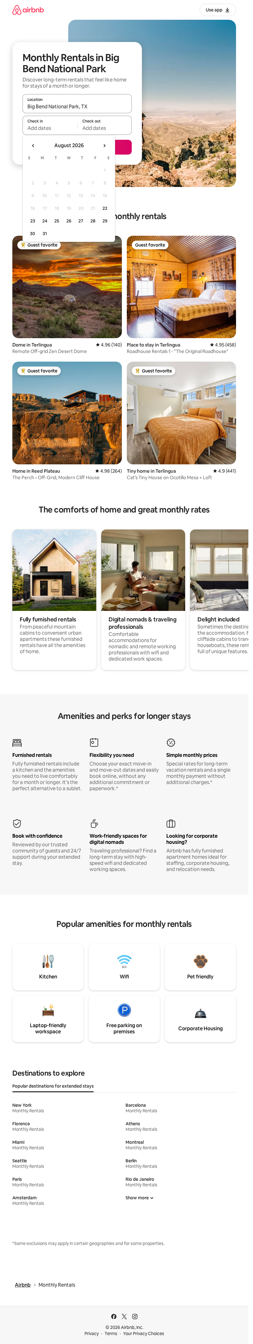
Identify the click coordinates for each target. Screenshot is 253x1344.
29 (104, 221)
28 (92, 221)
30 (32, 233)
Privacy (92, 1333)
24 (44, 221)
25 (56, 221)
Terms (111, 1333)
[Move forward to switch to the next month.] (104, 145)
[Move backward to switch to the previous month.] (33, 145)
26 (68, 221)
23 (32, 221)
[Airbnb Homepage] (28, 9)
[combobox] (77, 106)
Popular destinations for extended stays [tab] (53, 1086)
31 (45, 233)
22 (104, 208)
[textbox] (49, 128)
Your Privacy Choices (143, 1333)
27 (80, 221)
